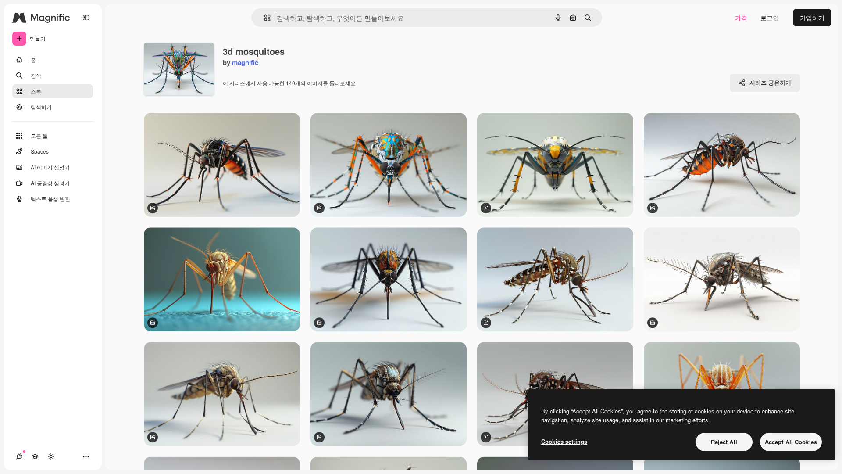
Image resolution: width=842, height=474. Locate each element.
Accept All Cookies (791, 442)
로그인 (769, 17)
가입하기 (812, 17)
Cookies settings (564, 441)
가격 (741, 17)
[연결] (19, 456)
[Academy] (35, 456)
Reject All (724, 442)
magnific (245, 62)
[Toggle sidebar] (86, 18)
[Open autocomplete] (264, 17)
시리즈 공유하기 (770, 82)
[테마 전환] (51, 456)
